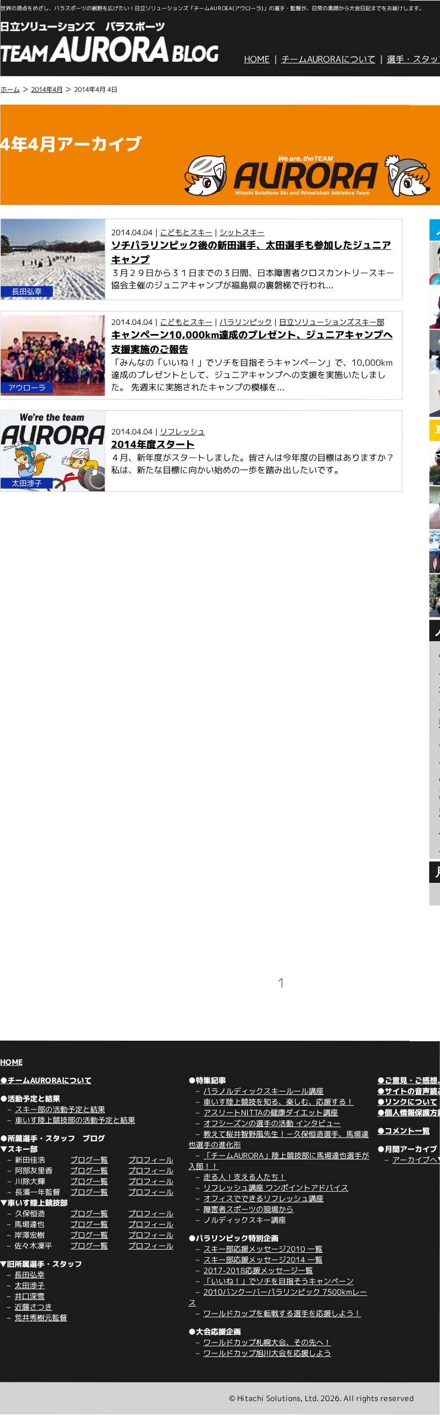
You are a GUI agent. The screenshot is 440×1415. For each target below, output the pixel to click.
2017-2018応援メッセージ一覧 (258, 1270)
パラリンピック (245, 322)
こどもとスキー (186, 232)
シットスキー (242, 232)
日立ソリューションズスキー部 (331, 322)
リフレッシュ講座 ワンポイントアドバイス (275, 1187)
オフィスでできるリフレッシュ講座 (263, 1198)
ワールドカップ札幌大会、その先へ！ (267, 1342)
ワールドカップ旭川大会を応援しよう (267, 1353)
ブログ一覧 (89, 1160)
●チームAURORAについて (46, 1080)
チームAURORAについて (328, 59)
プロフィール (150, 1160)
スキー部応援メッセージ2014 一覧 (262, 1259)
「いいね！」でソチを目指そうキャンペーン (278, 1281)
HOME (257, 59)
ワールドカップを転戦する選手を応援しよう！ (282, 1313)
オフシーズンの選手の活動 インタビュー (272, 1123)
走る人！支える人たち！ (244, 1177)
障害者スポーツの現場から (248, 1209)
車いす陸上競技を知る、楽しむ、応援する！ (278, 1102)
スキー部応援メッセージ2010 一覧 (262, 1249)
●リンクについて (407, 1102)
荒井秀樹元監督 (40, 1317)
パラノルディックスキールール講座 (263, 1091)
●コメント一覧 (403, 1131)
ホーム (10, 89)
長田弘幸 (29, 1274)
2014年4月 (47, 89)
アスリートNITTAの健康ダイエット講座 (270, 1112)
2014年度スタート (153, 444)
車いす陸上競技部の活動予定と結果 (75, 1120)
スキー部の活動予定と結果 (60, 1109)
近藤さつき (33, 1307)
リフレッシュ (182, 431)
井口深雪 (29, 1296)
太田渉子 (29, 1285)
